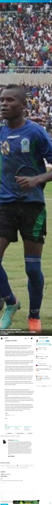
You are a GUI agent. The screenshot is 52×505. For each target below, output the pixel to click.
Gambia (12, 436)
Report (30, 433)
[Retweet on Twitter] (38, 347)
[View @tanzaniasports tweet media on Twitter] (36, 351)
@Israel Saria (40, 356)
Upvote (8, 465)
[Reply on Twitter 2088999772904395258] (36, 382)
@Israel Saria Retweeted (42, 347)
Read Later (10, 433)
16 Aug (50, 365)
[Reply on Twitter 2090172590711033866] (36, 361)
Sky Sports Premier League (42, 365)
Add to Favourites (20, 433)
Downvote (26, 465)
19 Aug (45, 356)
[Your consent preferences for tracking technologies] (50, 503)
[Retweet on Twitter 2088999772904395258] (38, 382)
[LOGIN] (50, 1)
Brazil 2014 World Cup (5, 436)
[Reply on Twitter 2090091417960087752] (36, 353)
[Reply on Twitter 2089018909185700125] (36, 373)
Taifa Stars (17, 436)
